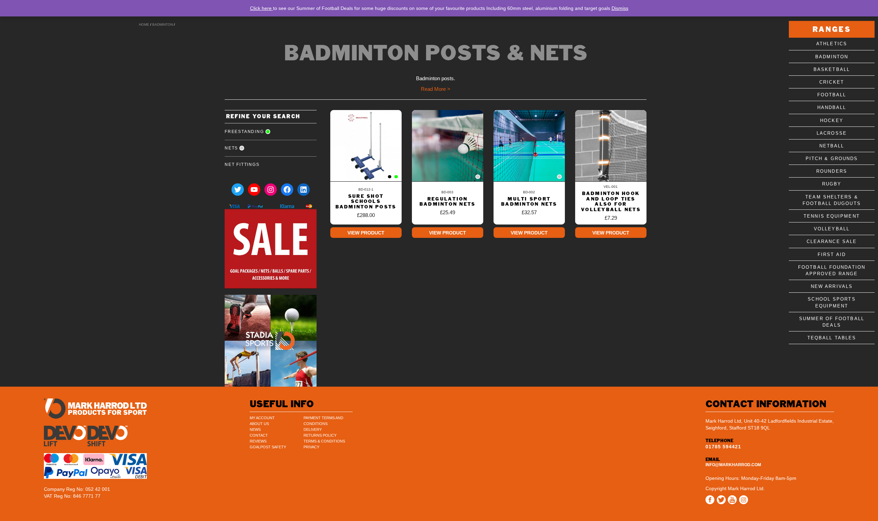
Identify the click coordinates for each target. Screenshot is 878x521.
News (255, 429)
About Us (259, 424)
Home (144, 24)
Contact (259, 435)
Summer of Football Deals (831, 322)
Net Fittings (242, 164)
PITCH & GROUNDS (832, 158)
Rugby (832, 183)
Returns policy (320, 435)
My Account (262, 418)
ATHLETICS (831, 43)
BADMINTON (162, 24)
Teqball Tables (831, 337)
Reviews (258, 441)
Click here (261, 8)
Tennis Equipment (832, 216)
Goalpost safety (268, 447)
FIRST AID (832, 254)
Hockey (831, 120)
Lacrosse (832, 133)
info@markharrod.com (733, 464)
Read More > (435, 89)
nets (231, 148)
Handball (831, 107)
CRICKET (831, 82)
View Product (365, 232)
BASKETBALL (832, 69)
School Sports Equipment (831, 302)
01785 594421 (723, 446)
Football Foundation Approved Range (831, 270)
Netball (831, 145)
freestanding (244, 131)
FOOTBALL (831, 94)
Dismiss (620, 8)
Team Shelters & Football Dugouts (832, 200)
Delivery (313, 429)
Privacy (311, 447)
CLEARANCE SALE (832, 241)
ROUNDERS (831, 171)
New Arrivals (832, 286)
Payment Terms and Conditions (323, 421)
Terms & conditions (324, 441)
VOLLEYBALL (832, 228)
